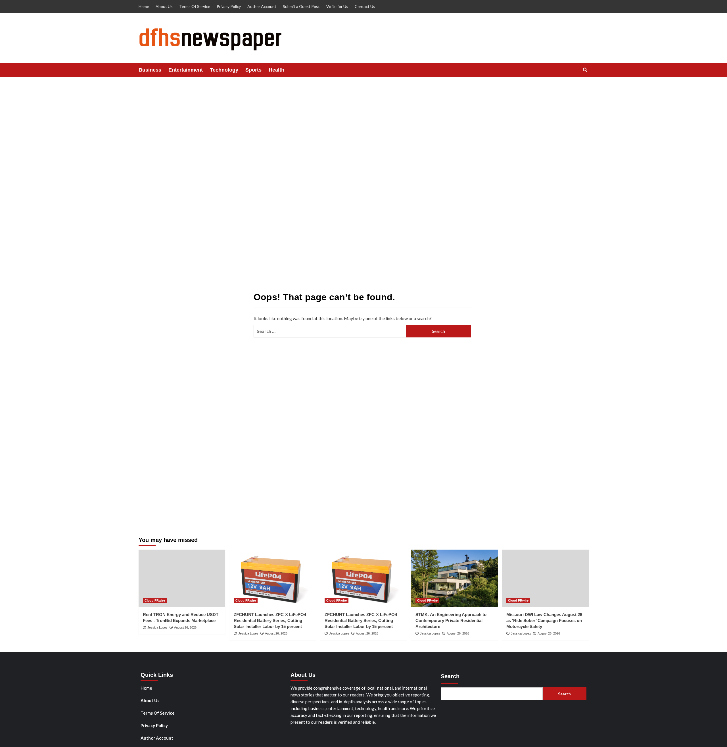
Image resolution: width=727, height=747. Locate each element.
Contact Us (365, 6)
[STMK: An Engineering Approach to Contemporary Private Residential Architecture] (454, 578)
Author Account (261, 6)
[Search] (585, 70)
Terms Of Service (194, 6)
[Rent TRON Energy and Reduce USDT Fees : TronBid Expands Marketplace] (182, 578)
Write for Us (337, 6)
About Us (164, 6)
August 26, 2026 (185, 627)
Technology (224, 70)
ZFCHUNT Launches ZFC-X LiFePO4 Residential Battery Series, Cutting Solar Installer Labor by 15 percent (270, 620)
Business (150, 70)
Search (450, 676)
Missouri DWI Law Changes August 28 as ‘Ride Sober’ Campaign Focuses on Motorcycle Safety (544, 620)
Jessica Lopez (157, 627)
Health (276, 70)
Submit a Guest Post (301, 6)
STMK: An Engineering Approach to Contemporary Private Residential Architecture (450, 620)
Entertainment (185, 70)
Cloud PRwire (155, 600)
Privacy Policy (229, 6)
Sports (253, 70)
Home (144, 6)
